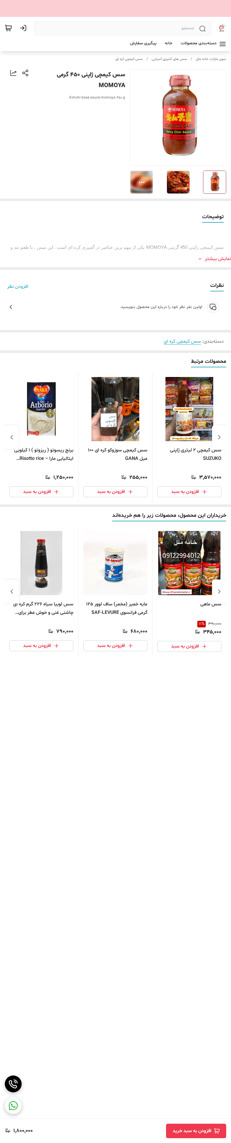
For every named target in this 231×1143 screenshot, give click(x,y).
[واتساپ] (13, 1105)
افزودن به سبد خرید (192, 1131)
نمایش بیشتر (218, 259)
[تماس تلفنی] (13, 1083)
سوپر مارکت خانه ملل (211, 59)
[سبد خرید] (8, 28)
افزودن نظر (17, 286)
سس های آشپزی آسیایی (169, 59)
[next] (12, 437)
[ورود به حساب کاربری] (24, 28)
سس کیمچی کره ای (129, 59)
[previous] (219, 437)
